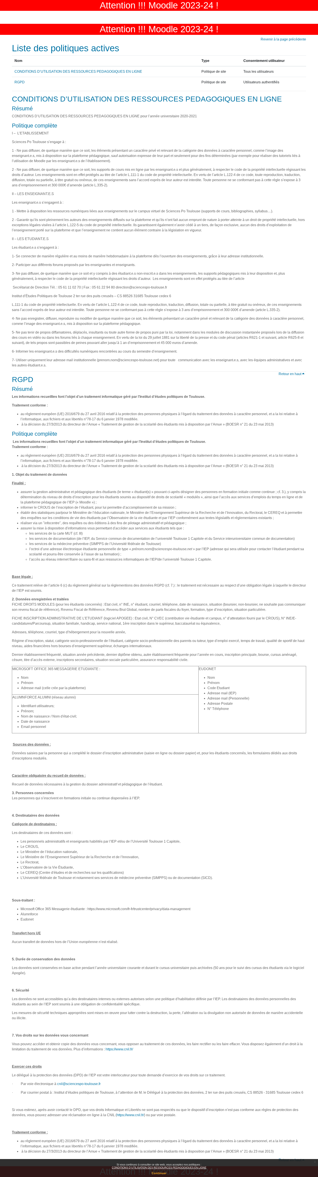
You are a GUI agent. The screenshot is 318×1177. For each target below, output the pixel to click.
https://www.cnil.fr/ (119, 1049)
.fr (99, 1084)
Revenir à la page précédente (283, 39)
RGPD (19, 82)
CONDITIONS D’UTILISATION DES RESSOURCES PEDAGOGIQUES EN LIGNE (159, 1167)
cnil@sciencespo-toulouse (77, 1084)
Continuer (159, 1173)
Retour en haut (290, 374)
